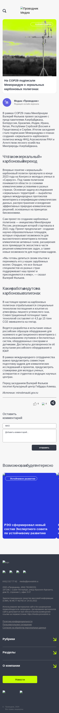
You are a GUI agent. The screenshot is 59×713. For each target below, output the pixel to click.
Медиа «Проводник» (26, 101)
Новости (20, 679)
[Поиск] (4, 11)
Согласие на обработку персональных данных (24, 628)
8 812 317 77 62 (10, 581)
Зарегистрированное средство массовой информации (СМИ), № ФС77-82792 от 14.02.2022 (28, 599)
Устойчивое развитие (43, 24)
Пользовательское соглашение (17, 625)
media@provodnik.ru (29, 581)
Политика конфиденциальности (17, 621)
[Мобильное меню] (53, 11)
